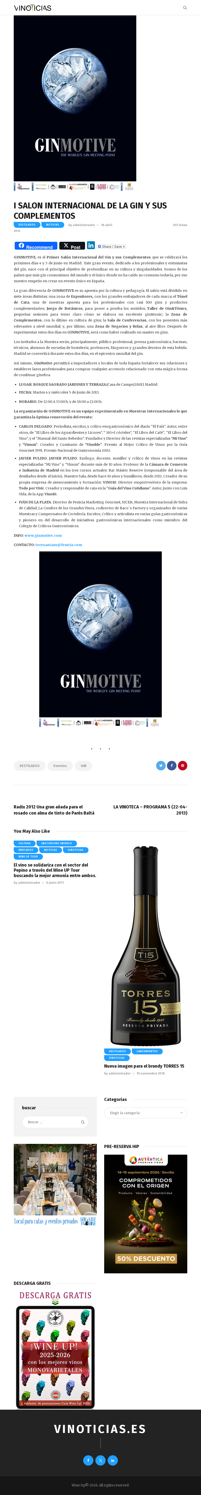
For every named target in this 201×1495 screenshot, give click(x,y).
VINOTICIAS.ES (100, 1429)
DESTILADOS (27, 224)
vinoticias (76, 850)
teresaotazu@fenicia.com (59, 545)
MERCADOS (26, 850)
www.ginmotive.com (43, 535)
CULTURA (25, 843)
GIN (83, 766)
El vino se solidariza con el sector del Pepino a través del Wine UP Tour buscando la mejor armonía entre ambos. (55, 870)
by (81, 225)
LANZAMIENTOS (147, 1051)
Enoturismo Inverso (56, 843)
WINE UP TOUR (28, 856)
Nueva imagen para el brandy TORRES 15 (144, 1066)
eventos (60, 766)
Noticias (52, 224)
